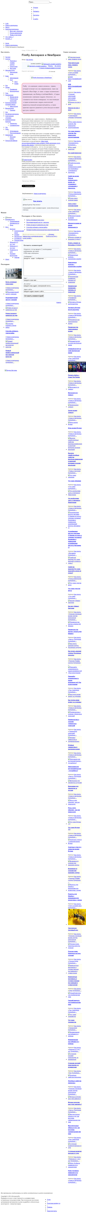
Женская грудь (10, 70)
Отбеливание (14, 131)
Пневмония (13, 89)
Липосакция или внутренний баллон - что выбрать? (74, 769)
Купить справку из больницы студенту (74, 244)
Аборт (7, 259)
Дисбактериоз (18, 236)
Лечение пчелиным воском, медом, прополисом (74, 616)
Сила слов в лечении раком (73, 205)
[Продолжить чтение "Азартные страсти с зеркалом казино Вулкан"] (75, 843)
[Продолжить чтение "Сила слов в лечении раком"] (75, 200)
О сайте (35, 19)
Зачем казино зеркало (72, 411)
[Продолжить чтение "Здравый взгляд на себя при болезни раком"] (75, 345)
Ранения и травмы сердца (13, 62)
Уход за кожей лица (75, 906)
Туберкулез (13, 123)
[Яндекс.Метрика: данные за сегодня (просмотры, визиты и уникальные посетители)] (11, 370)
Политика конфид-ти (53, 1203)
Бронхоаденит (14, 91)
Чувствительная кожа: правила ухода (73, 65)
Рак (6, 85)
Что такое (72, 486)
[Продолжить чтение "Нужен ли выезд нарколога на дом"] (12, 310)
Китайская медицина (12, 114)
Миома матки (14, 97)
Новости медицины (11, 45)
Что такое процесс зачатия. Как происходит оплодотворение (74, 134)
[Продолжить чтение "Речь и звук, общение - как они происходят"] (75, 804)
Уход (11, 80)
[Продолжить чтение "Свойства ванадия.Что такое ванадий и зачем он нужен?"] (75, 563)
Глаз (6, 93)
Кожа (7, 76)
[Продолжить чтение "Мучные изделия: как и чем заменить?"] (75, 1098)
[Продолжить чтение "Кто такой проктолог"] (75, 149)
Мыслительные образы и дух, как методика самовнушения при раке (74, 1130)
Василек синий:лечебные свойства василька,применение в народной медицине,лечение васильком (75, 459)
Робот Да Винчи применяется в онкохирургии (73, 1173)
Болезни (12, 229)
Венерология (9, 108)
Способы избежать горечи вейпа (12, 332)
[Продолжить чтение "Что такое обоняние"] (75, 477)
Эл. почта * (27, 284)
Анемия (16, 234)
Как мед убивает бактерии (73, 607)
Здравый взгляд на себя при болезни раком (74, 351)
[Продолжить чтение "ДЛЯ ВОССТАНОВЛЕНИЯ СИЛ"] (75, 81)
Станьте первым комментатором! (50, 68)
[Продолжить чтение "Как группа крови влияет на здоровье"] (75, 696)
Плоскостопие (18, 240)
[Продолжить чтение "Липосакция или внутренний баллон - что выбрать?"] (75, 763)
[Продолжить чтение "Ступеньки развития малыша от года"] (75, 1147)
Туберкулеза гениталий (14, 100)
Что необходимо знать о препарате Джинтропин (74, 500)
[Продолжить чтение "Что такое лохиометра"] (75, 1016)
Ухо (6, 127)
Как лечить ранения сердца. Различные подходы (74, 653)
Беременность (10, 219)
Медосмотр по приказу (73, 394)
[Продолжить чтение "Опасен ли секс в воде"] (75, 104)
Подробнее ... (10, 289)
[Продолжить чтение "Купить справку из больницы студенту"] (75, 239)
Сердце (7, 59)
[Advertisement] (10, 176)
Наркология (9, 135)
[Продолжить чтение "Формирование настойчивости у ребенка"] (75, 1036)
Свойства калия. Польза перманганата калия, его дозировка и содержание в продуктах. (73, 182)
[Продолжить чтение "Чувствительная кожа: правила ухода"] (75, 59)
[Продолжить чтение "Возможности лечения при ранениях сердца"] (75, 865)
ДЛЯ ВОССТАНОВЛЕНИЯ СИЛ (75, 86)
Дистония (13, 68)
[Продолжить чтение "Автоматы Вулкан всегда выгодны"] (75, 304)
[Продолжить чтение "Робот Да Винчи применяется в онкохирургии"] (75, 1167)
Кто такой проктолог (74, 153)
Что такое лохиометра (72, 1021)
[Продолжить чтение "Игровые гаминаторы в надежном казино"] (75, 741)
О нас (49, 1199)
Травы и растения (75, 471)
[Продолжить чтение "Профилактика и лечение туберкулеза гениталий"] (75, 716)
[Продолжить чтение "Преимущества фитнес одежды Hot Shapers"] (75, 626)
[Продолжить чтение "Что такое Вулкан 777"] (75, 824)
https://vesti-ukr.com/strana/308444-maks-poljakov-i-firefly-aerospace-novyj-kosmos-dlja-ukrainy (41, 143)
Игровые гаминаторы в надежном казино (74, 747)
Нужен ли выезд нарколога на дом (11, 314)
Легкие (7, 87)
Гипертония (13, 66)
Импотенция (14, 106)
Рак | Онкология (74, 211)
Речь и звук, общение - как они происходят (74, 810)
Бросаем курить (12, 138)
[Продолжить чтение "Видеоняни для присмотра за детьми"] (75, 782)
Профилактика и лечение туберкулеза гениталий (73, 723)
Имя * (25, 278)
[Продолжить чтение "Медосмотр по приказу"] (75, 389)
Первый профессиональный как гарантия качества (12, 354)
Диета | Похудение (75, 639)
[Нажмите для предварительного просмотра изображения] (41, 77)
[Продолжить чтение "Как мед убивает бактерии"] (75, 602)
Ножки (16, 83)
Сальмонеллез (14, 125)
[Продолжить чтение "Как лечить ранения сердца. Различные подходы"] (75, 647)
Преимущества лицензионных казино (73, 329)
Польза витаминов (11, 140)
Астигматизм (18, 238)
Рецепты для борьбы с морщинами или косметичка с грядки (75, 897)
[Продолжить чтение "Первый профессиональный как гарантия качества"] (12, 347)
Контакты (36, 15)
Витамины (72, 553)
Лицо (16, 82)
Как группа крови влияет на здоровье (74, 701)
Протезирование (15, 133)
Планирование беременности (14, 222)
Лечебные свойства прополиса (74, 1082)
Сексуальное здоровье (9, 117)
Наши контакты (52, 1211)
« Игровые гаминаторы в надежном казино (38, 235)
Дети (7, 227)
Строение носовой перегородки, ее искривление (74, 1065)
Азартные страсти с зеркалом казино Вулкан (74, 849)
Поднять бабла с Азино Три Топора (74, 376)
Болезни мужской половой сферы (10, 103)
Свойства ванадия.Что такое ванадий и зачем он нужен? (74, 570)
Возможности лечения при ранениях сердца (74, 871)
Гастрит (7, 57)
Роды (11, 225)
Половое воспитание (13, 254)
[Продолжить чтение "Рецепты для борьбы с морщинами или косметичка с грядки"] (75, 890)
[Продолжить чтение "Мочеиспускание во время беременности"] (75, 219)
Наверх (58, 302)
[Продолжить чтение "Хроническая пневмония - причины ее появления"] (75, 282)
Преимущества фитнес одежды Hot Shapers (75, 632)
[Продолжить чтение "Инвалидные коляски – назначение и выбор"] (75, 259)
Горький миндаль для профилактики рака (74, 1002)
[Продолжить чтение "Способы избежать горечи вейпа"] (12, 327)
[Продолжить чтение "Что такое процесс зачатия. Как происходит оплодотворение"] (75, 127)
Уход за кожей (73, 72)
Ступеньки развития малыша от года (75, 1152)
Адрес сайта (28, 289)
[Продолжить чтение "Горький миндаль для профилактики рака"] (75, 997)
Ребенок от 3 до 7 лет (14, 243)
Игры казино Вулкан (75, 428)
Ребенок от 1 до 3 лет (14, 247)
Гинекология (9, 95)
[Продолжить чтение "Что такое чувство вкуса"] (75, 585)
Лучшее (35, 7)
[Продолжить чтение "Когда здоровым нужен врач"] (17, 278)
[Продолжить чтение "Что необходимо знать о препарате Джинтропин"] (75, 495)
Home (7, 43)
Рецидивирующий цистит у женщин (11, 299)
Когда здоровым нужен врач (11, 283)
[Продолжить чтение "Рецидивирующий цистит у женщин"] (12, 294)
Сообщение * (28, 256)
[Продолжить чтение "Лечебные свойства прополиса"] (75, 1077)
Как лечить (29, 59)
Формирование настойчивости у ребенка (73, 1042)
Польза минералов (75, 194)
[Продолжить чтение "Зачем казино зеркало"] (75, 407)
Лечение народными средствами (72, 96)
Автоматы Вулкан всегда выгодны (74, 309)
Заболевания (14, 78)
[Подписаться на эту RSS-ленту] (18, 366)
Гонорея (12, 110)
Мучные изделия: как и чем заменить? (75, 1103)
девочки (16, 257)
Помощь (49, 1207)
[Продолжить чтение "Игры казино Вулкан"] (75, 424)
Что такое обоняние (74, 481)
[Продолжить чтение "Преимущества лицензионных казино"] (75, 323)
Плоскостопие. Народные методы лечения (74, 953)
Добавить (36, 11)
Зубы (7, 129)
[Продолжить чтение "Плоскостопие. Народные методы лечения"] (75, 948)
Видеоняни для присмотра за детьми (73, 788)
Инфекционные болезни (10, 120)
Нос (6, 112)
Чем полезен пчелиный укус (73, 929)
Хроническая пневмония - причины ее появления (72, 289)
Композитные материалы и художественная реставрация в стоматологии (73, 981)
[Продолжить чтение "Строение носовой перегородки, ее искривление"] (75, 1059)
